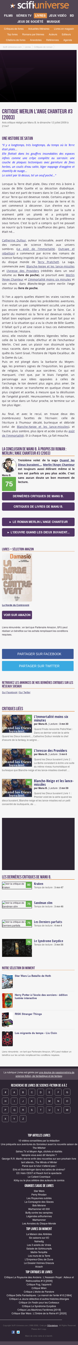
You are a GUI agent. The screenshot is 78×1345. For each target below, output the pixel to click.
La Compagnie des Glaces (39, 1201)
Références (52, 40)
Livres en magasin (64, 28)
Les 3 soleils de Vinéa (39, 1244)
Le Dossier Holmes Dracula (39, 1263)
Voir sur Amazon (17, 615)
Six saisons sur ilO (39, 1237)
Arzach (39, 1266)
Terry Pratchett (48, 262)
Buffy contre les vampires (39, 1212)
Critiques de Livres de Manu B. (38, 506)
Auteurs (53, 34)
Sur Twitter (24, 692)
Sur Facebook (9, 692)
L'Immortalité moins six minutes (49, 279)
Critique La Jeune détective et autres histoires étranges (39, 1298)
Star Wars (39, 1191)
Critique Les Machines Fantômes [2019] (39, 1309)
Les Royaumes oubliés (39, 1198)
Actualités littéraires (38, 28)
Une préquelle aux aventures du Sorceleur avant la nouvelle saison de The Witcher (39, 1145)
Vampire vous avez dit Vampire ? (39, 1155)
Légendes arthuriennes (39, 1216)
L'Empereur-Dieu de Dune (39, 1259)
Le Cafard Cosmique (39, 1176)
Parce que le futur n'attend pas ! (39, 1165)
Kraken (38, 883)
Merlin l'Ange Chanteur (59, 465)
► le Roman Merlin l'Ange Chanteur (38, 522)
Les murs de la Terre (39, 1255)
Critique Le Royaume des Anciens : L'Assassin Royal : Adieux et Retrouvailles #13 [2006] (39, 1278)
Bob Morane (39, 1205)
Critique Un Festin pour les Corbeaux (39, 1302)
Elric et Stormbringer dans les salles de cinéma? (39, 1169)
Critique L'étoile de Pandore (39, 1291)
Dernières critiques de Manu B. (38, 496)
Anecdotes (36, 40)
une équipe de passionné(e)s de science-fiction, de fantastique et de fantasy (45, 1074)
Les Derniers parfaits (48, 922)
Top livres (12, 34)
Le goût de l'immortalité (36, 249)
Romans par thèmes (33, 34)
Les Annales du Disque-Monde (39, 1223)
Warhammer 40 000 (39, 1209)
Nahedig (39, 1241)
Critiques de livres (14, 28)
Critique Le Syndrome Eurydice (39, 1306)
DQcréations (52, 1325)
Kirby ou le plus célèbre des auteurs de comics (39, 1180)
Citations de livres (15, 40)
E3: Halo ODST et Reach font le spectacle (39, 1173)
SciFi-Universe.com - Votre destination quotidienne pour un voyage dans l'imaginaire (39, 6)
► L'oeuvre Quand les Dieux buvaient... (38, 532)
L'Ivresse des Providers (23, 271)
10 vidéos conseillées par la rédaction (39, 1140)
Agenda (67, 40)
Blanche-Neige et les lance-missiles (50, 266)
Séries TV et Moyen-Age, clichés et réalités (39, 1151)
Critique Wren (39, 1288)
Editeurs (66, 34)
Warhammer (39, 1219)
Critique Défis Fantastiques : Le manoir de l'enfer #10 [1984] (39, 1295)
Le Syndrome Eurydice (48, 941)
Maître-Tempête (39, 1252)
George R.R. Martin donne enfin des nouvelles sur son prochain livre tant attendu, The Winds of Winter (39, 1160)
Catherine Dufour (14, 240)
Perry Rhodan (39, 1194)
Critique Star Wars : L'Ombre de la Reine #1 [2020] (39, 1313)
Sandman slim (43, 903)
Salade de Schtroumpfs (39, 1248)
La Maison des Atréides (39, 1234)
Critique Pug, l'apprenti (39, 1284)
